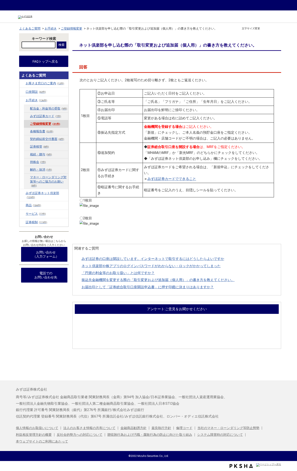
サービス (36, 214)
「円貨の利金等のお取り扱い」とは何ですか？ (118, 273)
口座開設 (36, 92)
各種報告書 (41, 131)
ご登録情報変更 (71, 28)
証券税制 (36, 222)
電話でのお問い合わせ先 (45, 275)
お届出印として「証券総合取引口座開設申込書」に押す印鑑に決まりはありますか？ (148, 287)
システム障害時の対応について (220, 435)
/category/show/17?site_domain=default (23, 205)
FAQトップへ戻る (45, 61)
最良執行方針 (161, 428)
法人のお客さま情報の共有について (89, 428)
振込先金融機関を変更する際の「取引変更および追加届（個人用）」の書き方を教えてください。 (158, 280)
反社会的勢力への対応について (79, 435)
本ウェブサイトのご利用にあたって (42, 441)
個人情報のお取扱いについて (37, 428)
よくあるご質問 (29, 28)
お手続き (51, 28)
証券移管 (39, 146)
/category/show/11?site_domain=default (23, 91)
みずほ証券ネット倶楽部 (42, 195)
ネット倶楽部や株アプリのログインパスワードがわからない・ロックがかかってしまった (151, 266)
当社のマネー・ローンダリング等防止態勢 (228, 428)
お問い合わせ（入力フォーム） (46, 254)
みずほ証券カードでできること (171, 179)
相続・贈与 (41, 154)
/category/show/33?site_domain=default (23, 222)
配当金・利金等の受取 (48, 108)
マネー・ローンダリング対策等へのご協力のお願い (48, 181)
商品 (33, 205)
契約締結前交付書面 (47, 139)
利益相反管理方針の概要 (34, 435)
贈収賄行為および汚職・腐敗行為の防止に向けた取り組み (149, 435)
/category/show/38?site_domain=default (23, 193)
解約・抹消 (41, 169)
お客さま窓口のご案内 (45, 83)
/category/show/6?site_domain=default (23, 83)
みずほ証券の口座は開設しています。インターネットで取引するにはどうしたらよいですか (153, 259)
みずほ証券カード (45, 116)
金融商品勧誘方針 (133, 428)
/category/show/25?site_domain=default (23, 213)
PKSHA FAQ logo (241, 466)
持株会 (38, 162)
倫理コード (184, 428)
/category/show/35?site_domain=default (23, 100)
